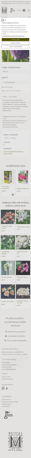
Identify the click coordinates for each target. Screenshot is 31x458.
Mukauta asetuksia (15, 43)
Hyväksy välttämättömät (15, 46)
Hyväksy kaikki (15, 39)
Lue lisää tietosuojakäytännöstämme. (12, 36)
